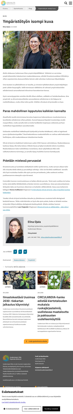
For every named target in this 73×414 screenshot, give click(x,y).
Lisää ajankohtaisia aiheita (38, 341)
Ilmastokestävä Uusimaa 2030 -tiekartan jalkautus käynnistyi (19, 301)
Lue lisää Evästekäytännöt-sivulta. (14, 402)
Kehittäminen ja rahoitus (13, 387)
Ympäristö (31, 260)
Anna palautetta (42, 387)
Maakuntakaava (19, 260)
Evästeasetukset (12, 409)
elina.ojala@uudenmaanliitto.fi (51, 237)
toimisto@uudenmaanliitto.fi (44, 370)
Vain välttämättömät (31, 409)
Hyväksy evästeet (51, 409)
